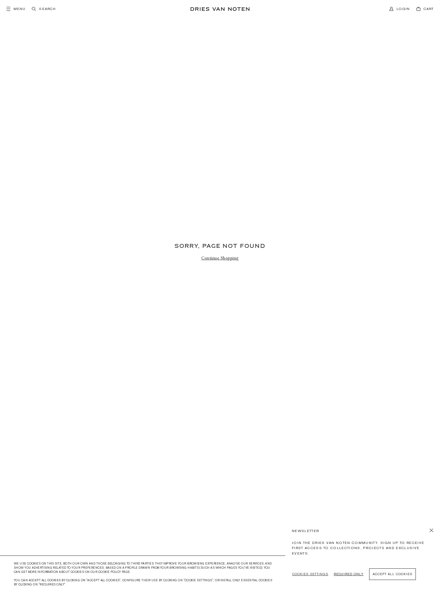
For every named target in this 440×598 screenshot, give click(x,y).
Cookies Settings (310, 574)
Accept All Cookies (392, 574)
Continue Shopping (220, 258)
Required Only (349, 574)
